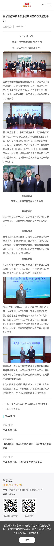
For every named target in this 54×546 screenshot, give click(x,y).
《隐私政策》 (34, 533)
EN (43, 5)
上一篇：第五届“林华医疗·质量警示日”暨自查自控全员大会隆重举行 (26, 404)
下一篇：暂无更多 (11, 409)
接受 (27, 540)
